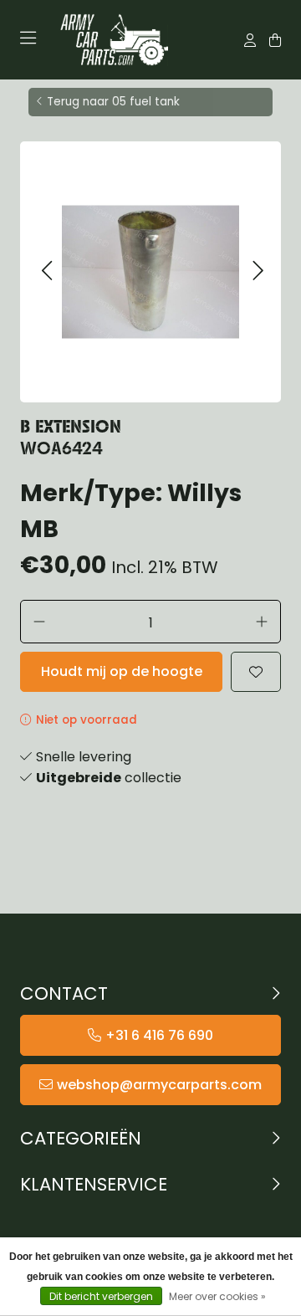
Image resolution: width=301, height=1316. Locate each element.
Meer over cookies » (217, 1296)
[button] (46, 271)
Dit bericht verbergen (101, 1296)
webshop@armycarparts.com (159, 1084)
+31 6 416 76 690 (159, 1035)
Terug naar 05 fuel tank (113, 102)
